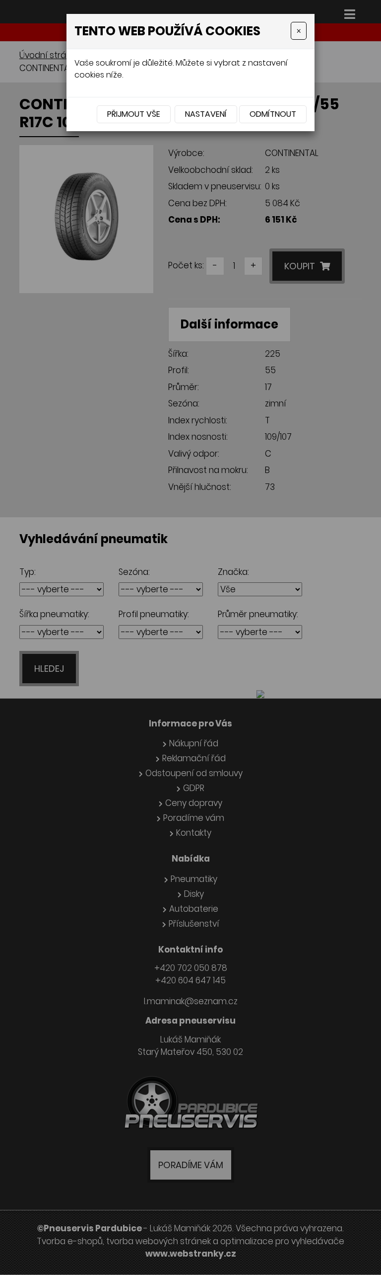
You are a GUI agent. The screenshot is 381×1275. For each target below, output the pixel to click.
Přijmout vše (133, 114)
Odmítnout (273, 114)
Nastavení (206, 114)
